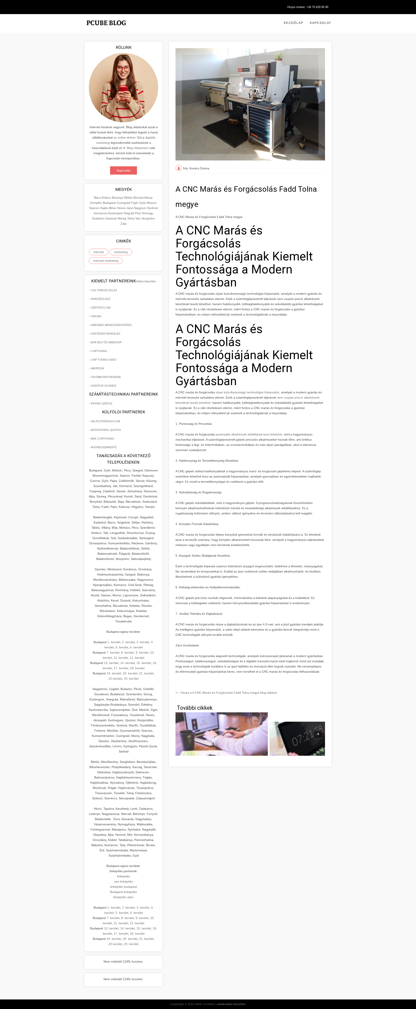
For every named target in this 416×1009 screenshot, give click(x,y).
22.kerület (115, 678)
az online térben (125, 137)
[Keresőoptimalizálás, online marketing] (106, 28)
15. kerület (143, 663)
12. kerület (137, 657)
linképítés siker (123, 897)
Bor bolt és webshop (106, 342)
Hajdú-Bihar (108, 208)
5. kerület (121, 647)
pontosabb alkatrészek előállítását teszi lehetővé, (250, 434)
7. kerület (113, 652)
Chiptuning (99, 351)
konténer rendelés (105, 333)
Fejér (135, 202)
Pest (138, 213)
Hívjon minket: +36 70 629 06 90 (307, 7)
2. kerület (128, 642)
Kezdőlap (293, 23)
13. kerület (111, 663)
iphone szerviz (101, 403)
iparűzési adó (100, 299)
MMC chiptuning (102, 438)
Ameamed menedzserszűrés (111, 325)
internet (98, 252)
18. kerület (137, 668)
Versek (96, 316)
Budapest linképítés (123, 892)
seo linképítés (123, 881)
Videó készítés (146, 281)
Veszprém (148, 218)
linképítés (123, 876)
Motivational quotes (106, 430)
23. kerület (131, 678)
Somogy (147, 213)
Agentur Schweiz (103, 385)
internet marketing (105, 260)
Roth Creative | (221, 1004)
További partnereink (106, 377)
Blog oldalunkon (138, 148)
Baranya (118, 197)
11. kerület (121, 657)
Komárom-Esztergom (109, 213)
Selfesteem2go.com (105, 421)
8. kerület (127, 652)
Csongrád (124, 202)
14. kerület (127, 663)
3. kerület (142, 642)
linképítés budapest (123, 886)
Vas (138, 218)
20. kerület (130, 673)
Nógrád (129, 213)
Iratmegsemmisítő (104, 447)
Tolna (131, 218)
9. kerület (142, 652)
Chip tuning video (103, 359)
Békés (128, 197)
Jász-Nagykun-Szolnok (142, 208)
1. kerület (113, 642)
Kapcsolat (321, 23)
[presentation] (318, 734)
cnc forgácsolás (104, 290)
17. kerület (121, 668)
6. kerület (136, 647)
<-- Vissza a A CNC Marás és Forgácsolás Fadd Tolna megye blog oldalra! (226, 692)
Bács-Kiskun (103, 197)
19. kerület (114, 673)
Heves (122, 208)
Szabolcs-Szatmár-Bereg (109, 218)
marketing (121, 252)
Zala (123, 223)
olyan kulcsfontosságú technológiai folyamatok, (248, 392)
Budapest (110, 202)
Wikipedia (97, 368)
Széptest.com (100, 307)
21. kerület (146, 673)
